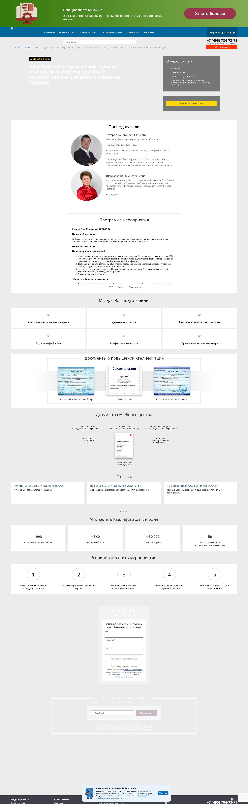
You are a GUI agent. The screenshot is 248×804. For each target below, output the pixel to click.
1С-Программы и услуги (112, 32)
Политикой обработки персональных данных (127, 675)
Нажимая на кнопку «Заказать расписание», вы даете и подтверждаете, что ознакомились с (124, 672)
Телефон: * (110, 640)
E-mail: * (109, 648)
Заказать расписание (124, 658)
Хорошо (163, 793)
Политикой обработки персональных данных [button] (121, 797)
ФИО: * (108, 632)
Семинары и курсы (66, 32)
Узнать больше (210, 13)
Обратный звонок (222, 47)
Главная (15, 48)
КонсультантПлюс (88, 32)
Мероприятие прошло (191, 103)
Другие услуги (133, 32)
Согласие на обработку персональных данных (124, 671)
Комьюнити (49, 32)
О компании (150, 32)
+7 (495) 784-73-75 (222, 40)
